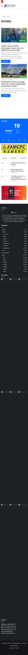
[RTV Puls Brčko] (10, 6)
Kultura (5, 238)
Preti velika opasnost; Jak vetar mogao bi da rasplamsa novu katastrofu (18, 177)
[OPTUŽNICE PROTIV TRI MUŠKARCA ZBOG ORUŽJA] (14, 335)
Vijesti (3, 255)
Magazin (4, 231)
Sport (3, 250)
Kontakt (17, 648)
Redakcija (4, 43)
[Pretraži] (26, 6)
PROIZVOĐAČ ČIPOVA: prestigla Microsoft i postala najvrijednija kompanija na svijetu (13, 84)
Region (5, 269)
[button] (14, 113)
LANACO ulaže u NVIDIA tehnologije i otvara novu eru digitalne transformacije (12, 48)
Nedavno (4, 158)
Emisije (3, 229)
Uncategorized (5, 252)
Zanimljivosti (6, 248)
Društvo (5, 262)
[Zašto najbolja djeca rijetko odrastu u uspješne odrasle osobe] (5, 506)
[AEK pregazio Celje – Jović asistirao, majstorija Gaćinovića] (5, 281)
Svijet (4, 271)
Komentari (23, 158)
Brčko (4, 259)
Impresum (11, 648)
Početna (4, 16)
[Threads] (25, 652)
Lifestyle (5, 241)
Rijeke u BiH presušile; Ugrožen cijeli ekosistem (17, 170)
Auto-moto (6, 234)
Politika (5, 266)
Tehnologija (6, 243)
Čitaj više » (6, 61)
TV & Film (5, 245)
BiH (4, 257)
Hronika (5, 264)
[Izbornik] (2, 6)
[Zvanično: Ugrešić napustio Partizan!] (6, 165)
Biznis (4, 236)
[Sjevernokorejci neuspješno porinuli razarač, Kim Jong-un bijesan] (14, 447)
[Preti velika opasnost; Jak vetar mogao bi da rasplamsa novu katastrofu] (6, 178)
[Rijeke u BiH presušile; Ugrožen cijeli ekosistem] (6, 171)
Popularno (13, 158)
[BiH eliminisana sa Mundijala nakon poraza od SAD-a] (23, 506)
